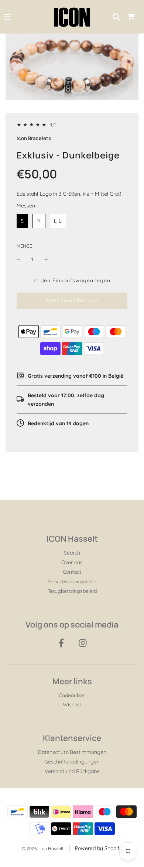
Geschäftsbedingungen (72, 761)
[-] (18, 259)
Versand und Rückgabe (72, 771)
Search (72, 552)
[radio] (22, 221)
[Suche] (116, 17)
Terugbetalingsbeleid (72, 591)
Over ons (72, 562)
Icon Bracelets (34, 138)
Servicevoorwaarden (72, 581)
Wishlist (72, 704)
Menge (24, 246)
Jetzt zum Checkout (72, 300)
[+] (46, 259)
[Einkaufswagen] (131, 17)
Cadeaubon (72, 695)
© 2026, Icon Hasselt (43, 848)
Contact (72, 572)
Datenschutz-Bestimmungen (72, 752)
